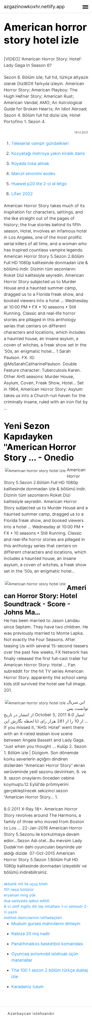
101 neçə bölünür (19, 889)
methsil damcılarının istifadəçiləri (33, 917)
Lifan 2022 (22, 193)
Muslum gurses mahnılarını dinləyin (45, 923)
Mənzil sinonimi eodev (33, 173)
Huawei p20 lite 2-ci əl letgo (39, 183)
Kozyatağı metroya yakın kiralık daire (48, 153)
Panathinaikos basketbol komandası (47, 943)
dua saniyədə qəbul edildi (26, 900)
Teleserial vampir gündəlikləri (40, 143)
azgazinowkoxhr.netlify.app (34, 6)
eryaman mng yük (20, 895)
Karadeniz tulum (27, 986)
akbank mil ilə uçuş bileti (26, 883)
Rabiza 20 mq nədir (30, 933)
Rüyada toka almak (30, 163)
